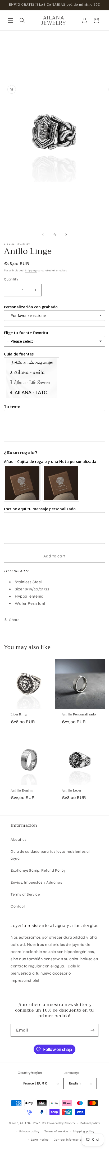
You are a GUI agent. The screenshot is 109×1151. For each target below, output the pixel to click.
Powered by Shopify (61, 1123)
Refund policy (90, 1123)
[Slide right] (66, 234)
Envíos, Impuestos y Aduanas (36, 882)
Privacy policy (29, 1131)
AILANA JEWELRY (33, 1123)
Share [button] (14, 620)
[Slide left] (43, 234)
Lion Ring (18, 715)
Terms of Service (25, 894)
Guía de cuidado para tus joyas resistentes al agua (50, 854)
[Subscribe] (92, 1030)
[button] (10, 20)
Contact (18, 906)
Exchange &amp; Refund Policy (38, 870)
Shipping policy (84, 1131)
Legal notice (40, 1139)
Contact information (68, 1139)
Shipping (31, 270)
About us (18, 839)
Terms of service (56, 1131)
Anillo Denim (22, 791)
